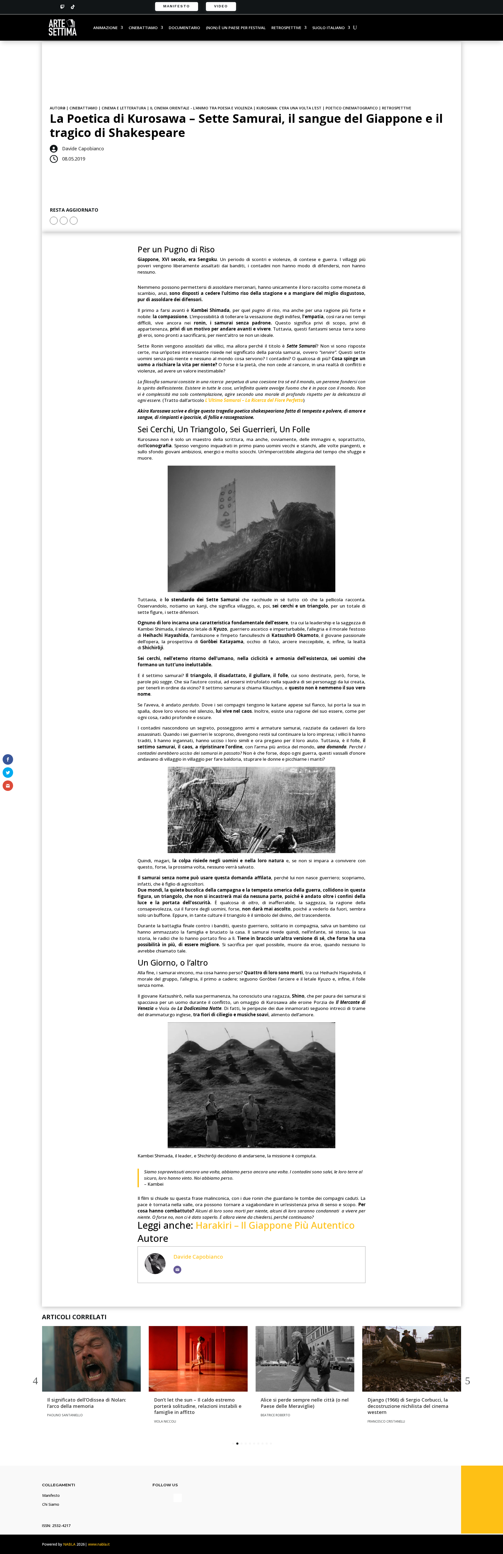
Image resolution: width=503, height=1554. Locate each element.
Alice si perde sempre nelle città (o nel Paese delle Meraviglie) (305, 1403)
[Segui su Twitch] (62, 7)
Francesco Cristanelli (386, 1421)
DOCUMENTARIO (184, 28)
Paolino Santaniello (65, 1415)
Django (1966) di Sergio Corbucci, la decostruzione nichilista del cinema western (408, 1406)
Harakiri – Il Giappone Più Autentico (275, 1225)
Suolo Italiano (328, 28)
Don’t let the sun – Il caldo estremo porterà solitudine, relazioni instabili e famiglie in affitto (198, 1406)
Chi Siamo (50, 1504)
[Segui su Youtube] (177, 1498)
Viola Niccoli (165, 1421)
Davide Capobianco (198, 1256)
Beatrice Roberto (275, 1415)
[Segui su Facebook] (52, 7)
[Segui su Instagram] (83, 7)
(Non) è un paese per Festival (236, 28)
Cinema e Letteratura (124, 107)
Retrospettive (286, 28)
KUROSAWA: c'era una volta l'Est (288, 107)
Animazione (105, 28)
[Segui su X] (64, 221)
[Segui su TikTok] (73, 7)
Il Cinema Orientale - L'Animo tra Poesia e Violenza (201, 107)
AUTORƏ (57, 107)
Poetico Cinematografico (352, 107)
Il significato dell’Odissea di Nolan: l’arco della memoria (86, 1403)
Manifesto (176, 6)
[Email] (177, 1270)
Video (221, 6)
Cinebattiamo (143, 28)
